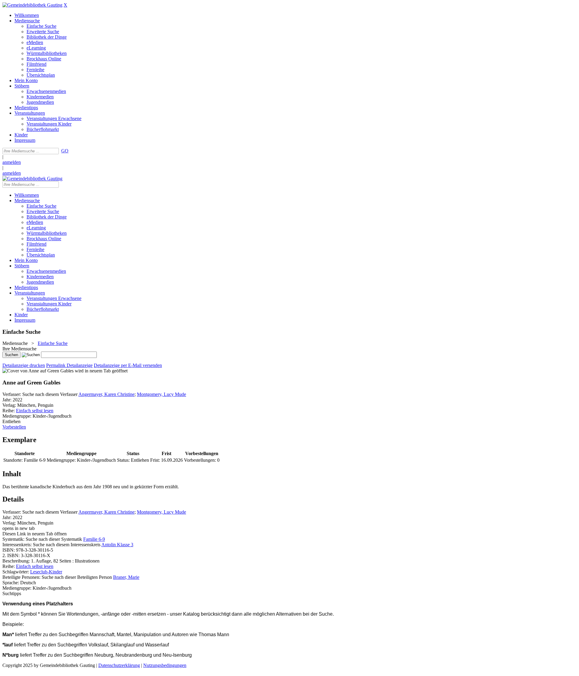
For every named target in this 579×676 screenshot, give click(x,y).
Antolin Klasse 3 (117, 544)
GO (64, 150)
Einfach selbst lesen (34, 410)
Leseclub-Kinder (46, 571)
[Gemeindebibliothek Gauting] (32, 5)
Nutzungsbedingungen (164, 665)
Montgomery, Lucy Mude (161, 394)
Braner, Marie (126, 577)
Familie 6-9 (94, 539)
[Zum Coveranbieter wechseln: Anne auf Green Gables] (38, 370)
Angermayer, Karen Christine (106, 394)
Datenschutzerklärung (119, 665)
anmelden (11, 162)
